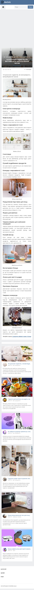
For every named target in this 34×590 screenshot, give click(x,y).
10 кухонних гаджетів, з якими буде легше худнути (19, 364)
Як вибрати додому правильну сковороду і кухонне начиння (19, 431)
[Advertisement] (17, 27)
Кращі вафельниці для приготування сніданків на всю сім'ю (19, 549)
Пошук (30, 7)
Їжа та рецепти (17, 65)
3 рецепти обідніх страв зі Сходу (21, 336)
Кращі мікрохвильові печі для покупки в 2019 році (19, 515)
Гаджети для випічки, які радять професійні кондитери (19, 399)
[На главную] (7, 2)
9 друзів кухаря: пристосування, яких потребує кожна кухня (19, 478)
